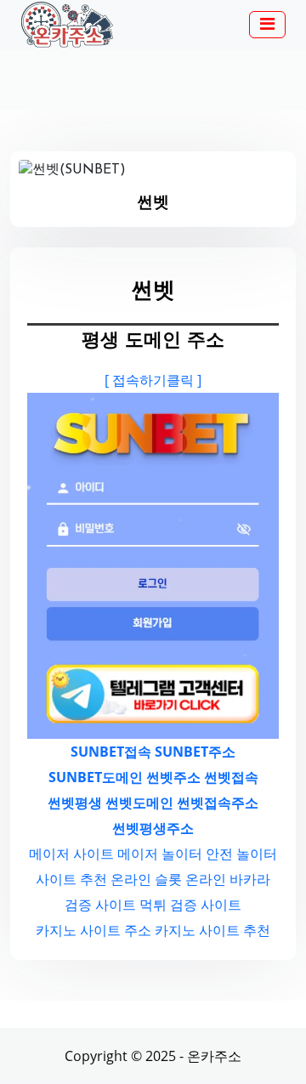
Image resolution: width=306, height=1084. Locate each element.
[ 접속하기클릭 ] (153, 380)
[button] (267, 25)
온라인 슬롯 (146, 879)
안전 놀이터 (241, 853)
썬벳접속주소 (217, 802)
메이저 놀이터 (159, 853)
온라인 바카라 (227, 879)
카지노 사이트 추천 (212, 930)
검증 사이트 (100, 904)
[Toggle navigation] (267, 24)
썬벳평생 (75, 802)
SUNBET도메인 (95, 777)
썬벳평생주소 (153, 828)
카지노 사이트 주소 (93, 930)
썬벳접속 (231, 777)
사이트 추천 (71, 879)
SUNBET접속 (111, 751)
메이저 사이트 (71, 853)
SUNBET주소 (195, 751)
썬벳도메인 (139, 802)
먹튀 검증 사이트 (190, 904)
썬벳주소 (173, 777)
